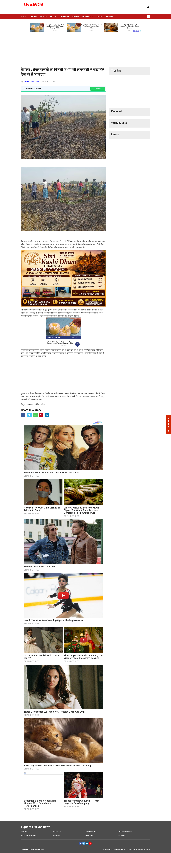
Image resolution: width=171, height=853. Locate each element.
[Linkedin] (87, 843)
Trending (116, 70)
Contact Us (57, 831)
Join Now (98, 89)
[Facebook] (80, 843)
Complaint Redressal (125, 831)
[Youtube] (90, 843)
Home (23, 16)
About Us (24, 831)
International (64, 16)
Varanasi (43, 16)
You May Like (119, 123)
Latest (115, 134)
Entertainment (87, 16)
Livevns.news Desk (31, 81)
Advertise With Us (91, 831)
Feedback (56, 835)
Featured (116, 111)
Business (75, 16)
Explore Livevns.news (35, 826)
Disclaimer (121, 835)
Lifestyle (108, 16)
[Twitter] (83, 843)
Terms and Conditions (28, 835)
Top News (33, 16)
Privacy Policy (90, 835)
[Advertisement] (85, 49)
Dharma (99, 16)
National (53, 16)
